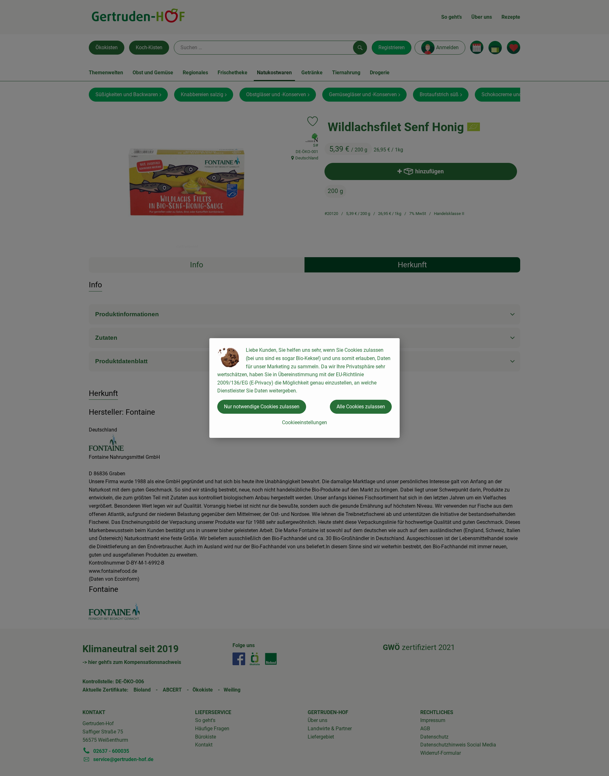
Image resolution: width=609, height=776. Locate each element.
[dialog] (304, 388)
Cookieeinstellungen (304, 422)
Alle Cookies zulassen (361, 407)
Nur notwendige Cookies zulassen (261, 407)
